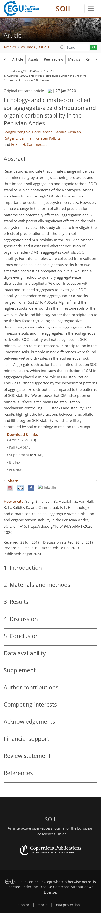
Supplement (19, 454)
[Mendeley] (10, 487)
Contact (24, 905)
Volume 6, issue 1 (35, 47)
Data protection (67, 905)
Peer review (53, 59)
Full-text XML (19, 447)
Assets (33, 59)
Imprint (43, 905)
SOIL (64, 8)
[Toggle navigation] (90, 8)
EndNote (16, 469)
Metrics (74, 59)
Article (17, 59)
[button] (62, 47)
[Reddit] (20, 487)
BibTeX (14, 462)
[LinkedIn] (47, 487)
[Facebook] (31, 487)
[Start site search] (93, 47)
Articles (10, 47)
